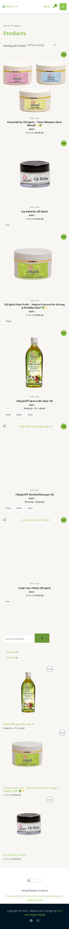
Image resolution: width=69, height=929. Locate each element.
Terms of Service (33, 896)
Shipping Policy (34, 900)
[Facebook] (31, 920)
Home (6, 25)
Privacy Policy (13, 896)
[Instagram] (38, 920)
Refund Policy (53, 896)
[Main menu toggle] (63, 6)
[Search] (42, 638)
